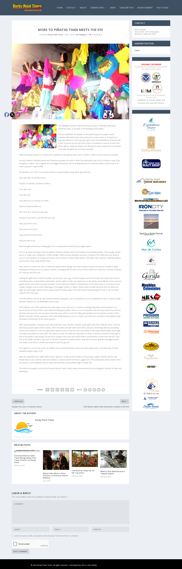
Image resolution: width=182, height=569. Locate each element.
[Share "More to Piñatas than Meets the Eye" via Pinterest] (67, 389)
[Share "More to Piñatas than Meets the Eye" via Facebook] (47, 389)
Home (60, 8)
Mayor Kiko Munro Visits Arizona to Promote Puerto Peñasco (55, 475)
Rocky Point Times (55, 34)
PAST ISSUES (162, 8)
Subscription (126, 8)
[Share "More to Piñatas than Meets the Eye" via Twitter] (52, 389)
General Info (97, 8)
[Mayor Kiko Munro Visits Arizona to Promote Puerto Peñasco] (56, 460)
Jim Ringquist (81, 34)
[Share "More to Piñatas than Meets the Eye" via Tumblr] (62, 389)
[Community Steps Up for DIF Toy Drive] (85, 458)
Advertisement (145, 8)
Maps (113, 8)
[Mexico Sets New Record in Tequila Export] (113, 459)
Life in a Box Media (89, 565)
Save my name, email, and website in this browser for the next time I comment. (46, 536)
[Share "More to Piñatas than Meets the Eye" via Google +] (57, 389)
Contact (71, 8)
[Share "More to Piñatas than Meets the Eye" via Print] (72, 389)
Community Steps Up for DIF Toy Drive (83, 471)
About (83, 8)
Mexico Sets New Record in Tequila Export (112, 472)
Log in (137, 50)
